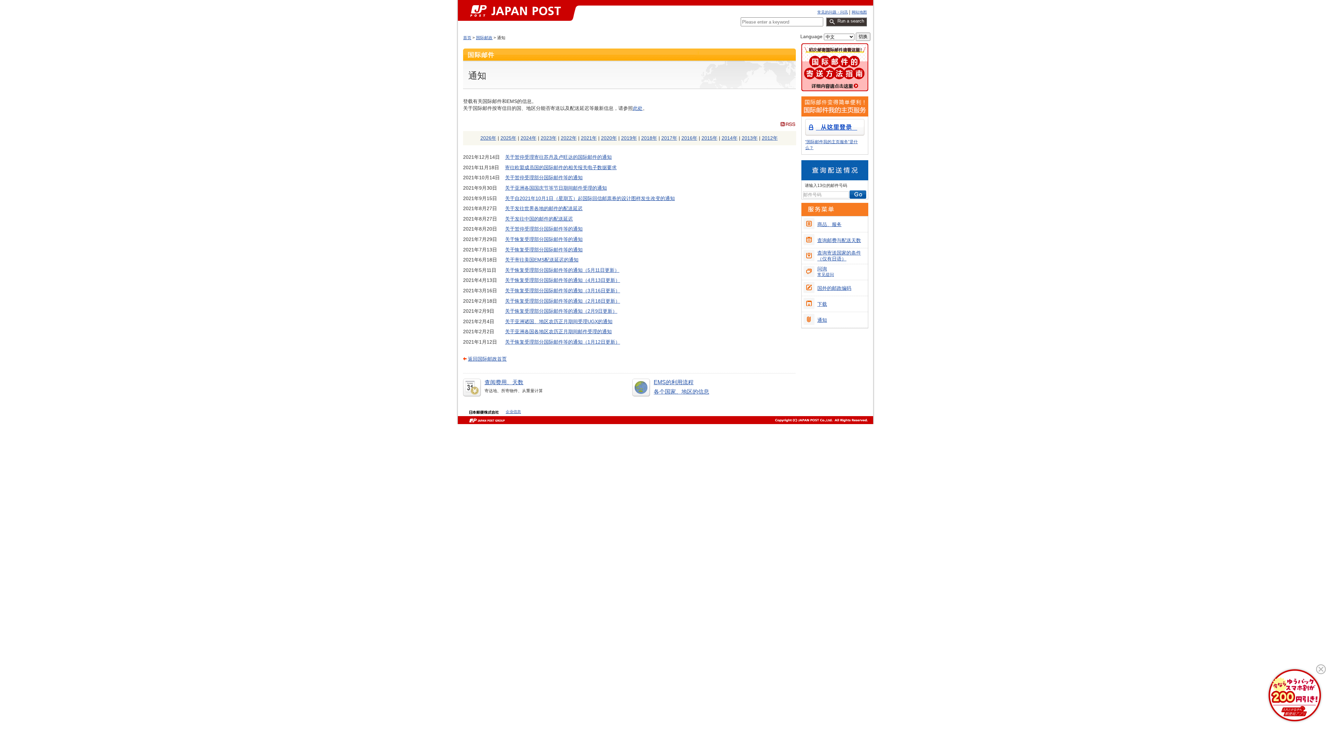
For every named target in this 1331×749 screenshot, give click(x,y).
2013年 (750, 138)
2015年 (709, 138)
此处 (638, 108)
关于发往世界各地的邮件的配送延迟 (544, 208)
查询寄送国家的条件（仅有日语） (839, 255)
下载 (822, 304)
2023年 (549, 138)
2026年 (488, 138)
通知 (822, 320)
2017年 (669, 138)
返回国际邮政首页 (487, 359)
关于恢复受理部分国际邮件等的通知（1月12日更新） (562, 342)
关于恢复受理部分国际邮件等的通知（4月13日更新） (562, 280)
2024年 (529, 138)
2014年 (730, 138)
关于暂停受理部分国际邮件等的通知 (544, 177)
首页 (467, 37)
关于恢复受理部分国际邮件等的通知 (544, 239)
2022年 (569, 138)
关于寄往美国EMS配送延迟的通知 (541, 259)
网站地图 (859, 12)
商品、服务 (829, 224)
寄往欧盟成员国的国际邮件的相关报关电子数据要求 (561, 167)
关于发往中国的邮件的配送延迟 (539, 219)
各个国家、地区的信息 (681, 392)
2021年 (589, 138)
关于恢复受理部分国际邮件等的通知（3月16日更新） (562, 290)
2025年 (508, 138)
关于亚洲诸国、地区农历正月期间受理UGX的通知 (558, 321)
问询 (825, 271)
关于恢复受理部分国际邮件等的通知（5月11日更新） (562, 270)
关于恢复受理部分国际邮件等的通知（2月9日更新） (561, 311)
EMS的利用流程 (674, 382)
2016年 (689, 138)
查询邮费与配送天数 (839, 240)
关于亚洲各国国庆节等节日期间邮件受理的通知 (556, 188)
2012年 (770, 138)
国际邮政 (484, 37)
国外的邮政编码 (834, 288)
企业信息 (513, 412)
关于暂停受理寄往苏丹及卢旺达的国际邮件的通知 (558, 157)
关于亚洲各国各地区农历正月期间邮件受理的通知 (558, 331)
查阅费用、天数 (504, 382)
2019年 (629, 138)
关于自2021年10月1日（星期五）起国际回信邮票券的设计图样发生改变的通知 (590, 198)
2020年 (609, 138)
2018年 (649, 138)
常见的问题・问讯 (832, 12)
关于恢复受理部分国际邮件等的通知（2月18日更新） (562, 301)
